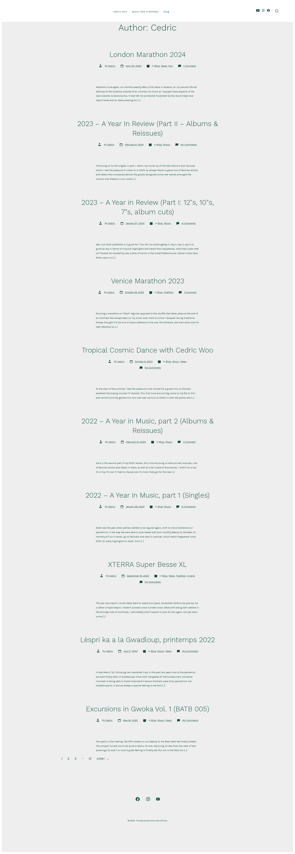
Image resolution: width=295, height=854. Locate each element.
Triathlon (168, 292)
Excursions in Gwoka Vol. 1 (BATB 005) (147, 709)
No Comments (189, 144)
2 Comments (188, 506)
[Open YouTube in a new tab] (257, 10)
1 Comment (189, 65)
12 (90, 758)
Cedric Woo (120, 11)
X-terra (191, 575)
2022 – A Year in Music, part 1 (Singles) (147, 495)
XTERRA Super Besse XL (147, 564)
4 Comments (188, 223)
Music (166, 144)
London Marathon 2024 (147, 54)
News (164, 65)
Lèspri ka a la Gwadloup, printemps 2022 (147, 640)
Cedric (111, 65)
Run (170, 65)
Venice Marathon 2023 (147, 281)
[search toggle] (276, 10)
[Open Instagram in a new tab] (263, 10)
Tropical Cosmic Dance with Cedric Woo (147, 350)
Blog (166, 11)
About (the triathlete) (145, 11)
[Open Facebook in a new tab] (268, 10)
